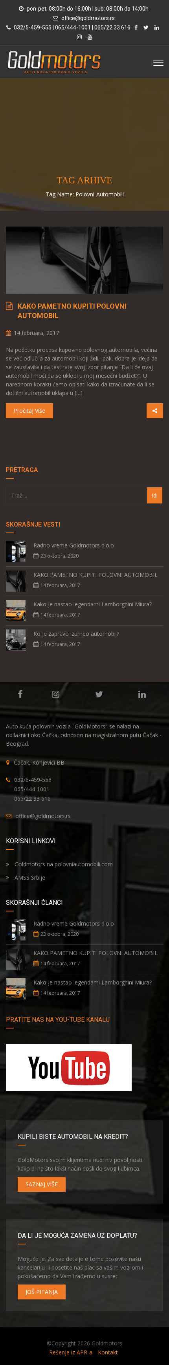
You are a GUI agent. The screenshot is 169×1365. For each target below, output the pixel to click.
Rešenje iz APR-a (70, 1352)
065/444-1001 (32, 789)
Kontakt (108, 1352)
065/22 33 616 (32, 798)
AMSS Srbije (29, 877)
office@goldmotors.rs (88, 18)
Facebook (20, 694)
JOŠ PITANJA (42, 1291)
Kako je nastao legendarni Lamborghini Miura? (92, 604)
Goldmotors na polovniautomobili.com (63, 864)
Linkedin (142, 694)
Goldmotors (107, 1343)
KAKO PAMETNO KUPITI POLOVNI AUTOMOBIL (72, 311)
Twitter (99, 694)
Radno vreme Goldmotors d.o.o (73, 545)
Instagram (56, 694)
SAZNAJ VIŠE (42, 1184)
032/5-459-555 (32, 779)
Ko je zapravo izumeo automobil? (76, 633)
